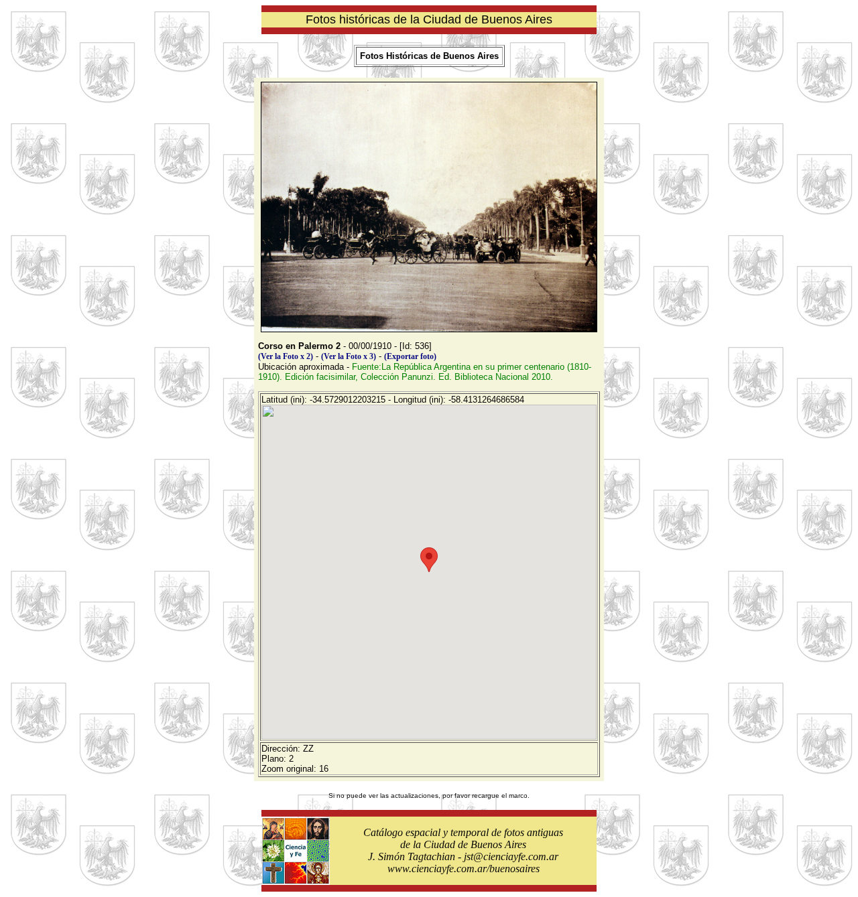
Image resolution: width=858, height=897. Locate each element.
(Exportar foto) (410, 356)
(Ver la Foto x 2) (285, 356)
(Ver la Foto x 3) (348, 356)
